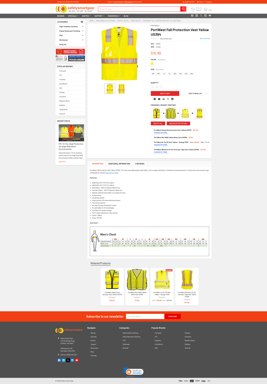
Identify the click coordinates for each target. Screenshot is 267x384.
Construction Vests (111, 173)
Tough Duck (63, 109)
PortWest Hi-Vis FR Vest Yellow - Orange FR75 (171, 142)
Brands (60, 16)
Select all (158, 123)
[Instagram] (205, 15)
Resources (113, 16)
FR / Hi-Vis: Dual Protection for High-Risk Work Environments (71, 146)
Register (209, 2)
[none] (119, 53)
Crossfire (62, 97)
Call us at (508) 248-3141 (68, 355)
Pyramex (62, 79)
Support (98, 16)
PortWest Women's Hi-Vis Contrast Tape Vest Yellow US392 (176, 149)
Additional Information (119, 163)
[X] (201, 15)
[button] (70, 52)
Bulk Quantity (129, 2)
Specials (72, 16)
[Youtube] (210, 15)
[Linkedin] (197, 15)
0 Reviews (139, 163)
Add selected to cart (178, 123)
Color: (158, 59)
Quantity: (155, 83)
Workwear (63, 40)
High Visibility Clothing (68, 26)
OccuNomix (63, 84)
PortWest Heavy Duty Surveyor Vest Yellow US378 (172, 130)
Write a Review (205, 38)
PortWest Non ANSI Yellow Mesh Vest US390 (170, 137)
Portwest (62, 71)
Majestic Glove (64, 101)
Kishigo (62, 92)
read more (62, 162)
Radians (62, 105)
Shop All (62, 44)
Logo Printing (118, 2)
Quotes (85, 16)
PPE (61, 35)
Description (97, 163)
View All (62, 114)
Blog (126, 16)
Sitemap (94, 355)
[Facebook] (192, 15)
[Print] (163, 99)
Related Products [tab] (101, 263)
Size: (157, 69)
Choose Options (160, 133)
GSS (60, 88)
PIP (60, 75)
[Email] (159, 99)
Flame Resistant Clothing (69, 31)
